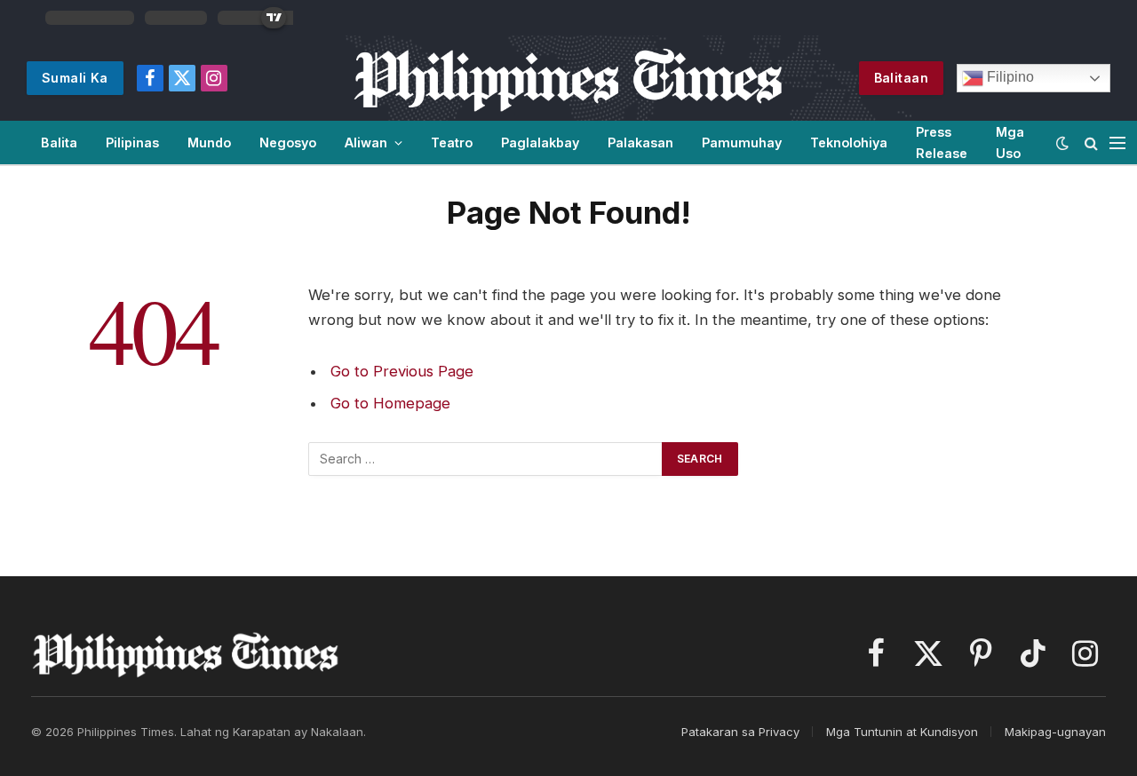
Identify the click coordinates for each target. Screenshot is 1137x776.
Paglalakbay (540, 142)
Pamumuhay (742, 142)
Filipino (1008, 76)
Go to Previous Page (401, 371)
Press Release (941, 142)
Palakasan (640, 142)
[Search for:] (486, 459)
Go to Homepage (390, 403)
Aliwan (366, 142)
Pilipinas (132, 142)
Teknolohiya (848, 142)
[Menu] (1117, 142)
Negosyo (287, 142)
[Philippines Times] (568, 78)
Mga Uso (1010, 142)
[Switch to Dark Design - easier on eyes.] (1062, 143)
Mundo (209, 142)
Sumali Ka (75, 77)
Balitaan (901, 77)
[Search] (1091, 142)
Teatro (452, 142)
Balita (59, 142)
